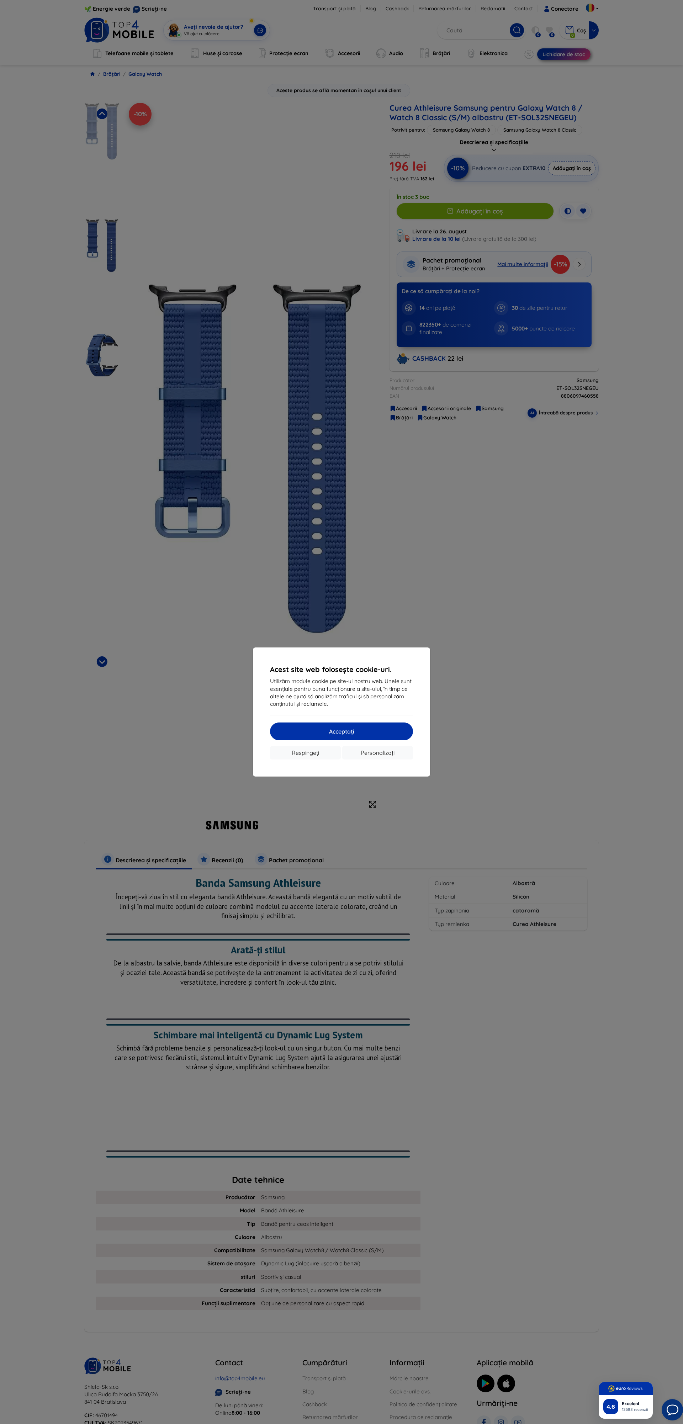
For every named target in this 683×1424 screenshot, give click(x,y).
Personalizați (378, 752)
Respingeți (305, 752)
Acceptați (341, 731)
